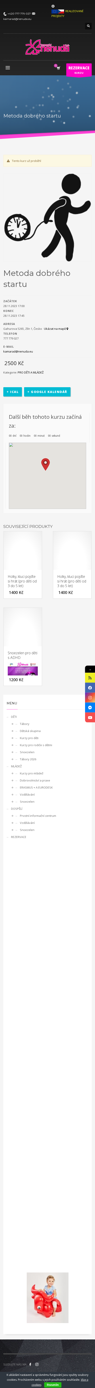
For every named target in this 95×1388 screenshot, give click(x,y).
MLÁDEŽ (16, 766)
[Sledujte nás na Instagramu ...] (37, 1364)
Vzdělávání (27, 794)
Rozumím (53, 1384)
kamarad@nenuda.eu (18, 351)
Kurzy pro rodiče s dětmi (36, 745)
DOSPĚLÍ (16, 809)
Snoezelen (27, 752)
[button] (45, 464)
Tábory (24, 724)
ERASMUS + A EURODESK (36, 787)
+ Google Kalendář (47, 392)
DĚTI (14, 717)
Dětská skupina (30, 731)
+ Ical (13, 392)
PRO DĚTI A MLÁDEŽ (31, 372)
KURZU (78, 69)
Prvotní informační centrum (38, 816)
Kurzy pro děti (29, 738)
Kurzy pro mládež (31, 773)
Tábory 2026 (28, 759)
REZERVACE (18, 837)
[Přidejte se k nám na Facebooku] (30, 1364)
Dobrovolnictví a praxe (35, 780)
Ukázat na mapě (55, 329)
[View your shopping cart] (58, 68)
